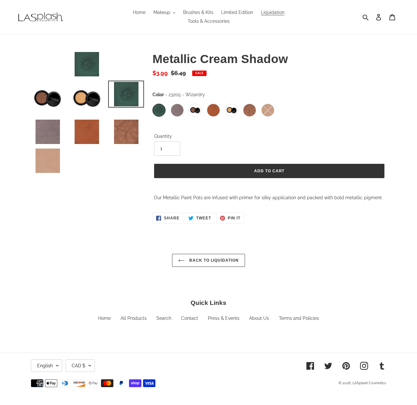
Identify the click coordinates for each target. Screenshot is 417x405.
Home (104, 318)
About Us (259, 318)
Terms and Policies (299, 318)
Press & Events (223, 318)
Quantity (163, 136)
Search (163, 318)
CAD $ (78, 365)
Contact (189, 318)
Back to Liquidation (213, 260)
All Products (134, 318)
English (45, 365)
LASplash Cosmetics (369, 383)
